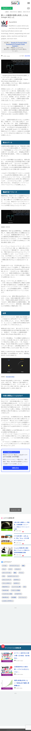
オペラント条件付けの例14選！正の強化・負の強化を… (21, 655)
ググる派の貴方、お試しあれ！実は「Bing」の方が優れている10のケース (21, 538)
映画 (23, 565)
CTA (4, 576)
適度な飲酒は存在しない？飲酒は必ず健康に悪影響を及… (21, 683)
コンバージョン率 (16, 586)
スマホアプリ (18, 593)
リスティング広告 (15, 590)
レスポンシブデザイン (8, 600)
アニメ (4, 569)
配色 (15, 572)
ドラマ (10, 569)
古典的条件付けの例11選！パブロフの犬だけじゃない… (21, 669)
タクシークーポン (7, 572)
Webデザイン (6, 586)
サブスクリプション (14, 565)
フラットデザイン (7, 583)
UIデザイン (16, 583)
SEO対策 (14, 597)
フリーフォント (22, 597)
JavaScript (5, 590)
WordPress (5, 597)
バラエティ (17, 569)
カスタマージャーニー (13, 576)
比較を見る (15, 468)
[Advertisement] (15, 491)
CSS (24, 586)
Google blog (10, 376)
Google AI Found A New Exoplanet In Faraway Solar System (16, 44)
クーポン (5, 565)
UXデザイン (17, 579)
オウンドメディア (7, 579)
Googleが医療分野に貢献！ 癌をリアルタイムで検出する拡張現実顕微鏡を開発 (22, 550)
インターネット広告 (7, 593)
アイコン (21, 572)
